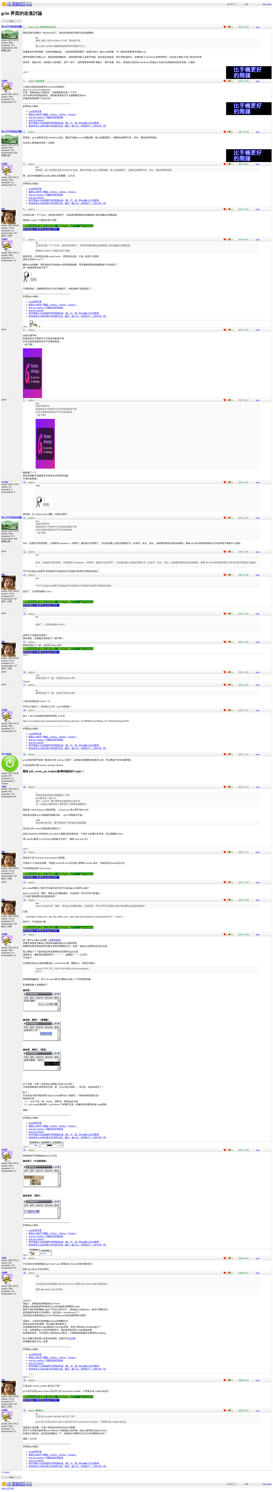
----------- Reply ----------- (11, 21)
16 (24, 672)
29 (24, 1380)
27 (24, 1258)
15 (24, 641)
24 (24, 899)
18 (24, 710)
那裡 (58, 940)
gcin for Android (36, 120)
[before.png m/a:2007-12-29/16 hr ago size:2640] (58, 1147)
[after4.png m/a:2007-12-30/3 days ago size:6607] (46, 1255)
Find (246, 4)
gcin (29, 4)
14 (24, 613)
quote (257, 27)
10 (24, 482)
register (268, 4)
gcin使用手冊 (35, 111)
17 (24, 684)
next (7, 1472)
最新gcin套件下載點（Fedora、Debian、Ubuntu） (53, 114)
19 (24, 754)
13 (24, 574)
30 (24, 1410)
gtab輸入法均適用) (90, 123)
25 (24, 934)
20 (24, 786)
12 (24, 551)
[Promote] (225, 27)
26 (24, 1150)
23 (24, 882)
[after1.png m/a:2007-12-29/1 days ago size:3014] (34, 1147)
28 (24, 1272)
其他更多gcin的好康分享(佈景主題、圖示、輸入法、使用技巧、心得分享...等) (68, 126)
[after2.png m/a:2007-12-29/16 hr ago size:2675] (46, 1147)
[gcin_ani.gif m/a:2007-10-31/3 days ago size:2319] (34, 327)
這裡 (51, 940)
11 (24, 517)
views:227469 (7, 1488)
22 (24, 852)
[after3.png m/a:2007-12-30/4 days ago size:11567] (34, 1255)
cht (9, 4)
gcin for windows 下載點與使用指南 (46, 117)
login (264, 4)
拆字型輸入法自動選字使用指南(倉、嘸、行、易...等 (55, 123)
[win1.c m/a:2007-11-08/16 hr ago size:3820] (25, 611)
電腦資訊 (18, 4)
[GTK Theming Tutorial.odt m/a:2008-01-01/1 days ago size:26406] (31, 1377)
